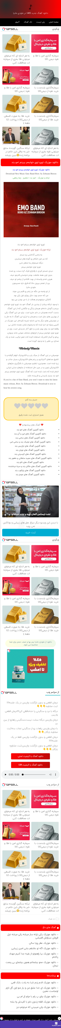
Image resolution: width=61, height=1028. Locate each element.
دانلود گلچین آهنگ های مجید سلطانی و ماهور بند (30, 458)
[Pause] (5, 515)
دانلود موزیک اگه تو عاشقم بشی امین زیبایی (33, 948)
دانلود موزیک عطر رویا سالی (42, 943)
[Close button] (59, 1018)
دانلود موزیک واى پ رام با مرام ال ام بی (36, 996)
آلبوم (17, 22)
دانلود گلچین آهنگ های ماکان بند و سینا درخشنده (30, 466)
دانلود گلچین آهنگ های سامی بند (30, 438)
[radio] (45, 406)
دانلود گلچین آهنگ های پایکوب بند (30, 470)
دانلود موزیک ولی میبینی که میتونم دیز (36, 1007)
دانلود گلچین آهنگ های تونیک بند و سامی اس (30, 442)
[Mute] (10, 515)
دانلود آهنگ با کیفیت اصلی (30, 756)
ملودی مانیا (31, 287)
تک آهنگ (28, 22)
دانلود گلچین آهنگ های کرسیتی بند (30, 454)
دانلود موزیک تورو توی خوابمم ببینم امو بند (35, 162)
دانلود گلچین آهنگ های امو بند (30, 429)
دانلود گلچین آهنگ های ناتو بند (30, 462)
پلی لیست (40, 22)
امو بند (20, 244)
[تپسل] (1, 1018)
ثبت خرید (30, 532)
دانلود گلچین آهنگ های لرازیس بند (30, 446)
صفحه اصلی (53, 22)
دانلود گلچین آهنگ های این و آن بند (30, 433)
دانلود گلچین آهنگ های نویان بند (30, 450)
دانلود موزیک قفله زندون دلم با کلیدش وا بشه (33, 1002)
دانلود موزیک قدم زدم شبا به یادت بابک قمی (33, 982)
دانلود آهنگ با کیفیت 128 (30, 764)
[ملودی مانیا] (30, 7)
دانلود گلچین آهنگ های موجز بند (30, 474)
